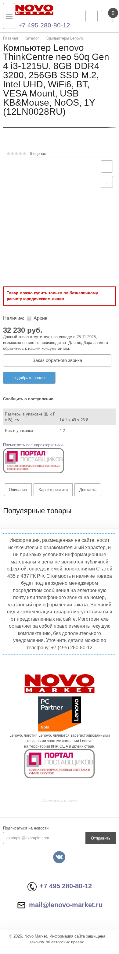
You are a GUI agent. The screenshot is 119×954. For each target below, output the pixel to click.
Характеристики (53, 489)
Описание (18, 489)
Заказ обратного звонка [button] (57, 360)
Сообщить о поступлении (28, 399)
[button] (33, 460)
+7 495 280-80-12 (44, 25)
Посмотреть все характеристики (33, 445)
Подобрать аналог (29, 377)
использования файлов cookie (33, 923)
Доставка (87, 489)
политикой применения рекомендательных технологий (55, 917)
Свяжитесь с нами (60, 800)
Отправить (100, 838)
